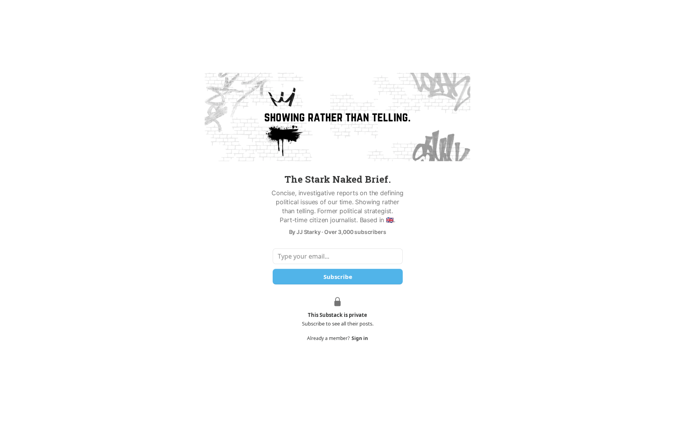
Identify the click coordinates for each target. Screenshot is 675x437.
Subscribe (337, 277)
